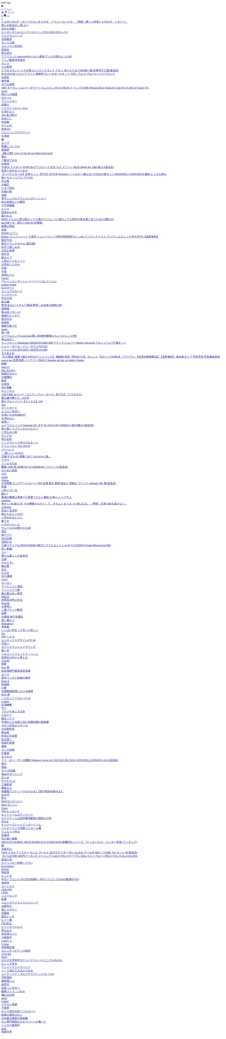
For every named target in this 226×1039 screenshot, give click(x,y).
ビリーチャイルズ (12, 927)
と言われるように (12, 517)
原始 (4, 767)
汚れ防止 (6, 923)
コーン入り (8, 886)
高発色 (5, 322)
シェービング (9, 895)
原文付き (6, 319)
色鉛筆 (5, 872)
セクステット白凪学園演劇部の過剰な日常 (26, 818)
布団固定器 (8, 947)
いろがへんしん (10, 524)
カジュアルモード (12, 291)
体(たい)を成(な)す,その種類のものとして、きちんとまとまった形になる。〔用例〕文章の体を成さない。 (64, 503)
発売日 (5, 984)
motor (4, 329)
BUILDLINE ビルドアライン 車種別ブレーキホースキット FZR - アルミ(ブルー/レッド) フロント (58, 73)
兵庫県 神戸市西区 (12, 616)
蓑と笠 (5, 650)
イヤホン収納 (9, 1004)
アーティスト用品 (12, 586)
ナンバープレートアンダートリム (21, 824)
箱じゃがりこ (9, 909)
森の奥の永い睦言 (12, 593)
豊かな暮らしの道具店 (14, 555)
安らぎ (5, 777)
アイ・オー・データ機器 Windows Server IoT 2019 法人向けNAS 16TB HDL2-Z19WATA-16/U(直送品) (59, 760)
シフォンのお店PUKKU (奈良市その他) (24, 349)
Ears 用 (5, 667)
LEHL (4, 892)
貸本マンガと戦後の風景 (15, 677)
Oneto (4, 808)
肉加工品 (6, 859)
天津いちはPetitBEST (13, 414)
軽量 (4, 899)
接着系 (5, 149)
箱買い (5, 421)
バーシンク (8, 449)
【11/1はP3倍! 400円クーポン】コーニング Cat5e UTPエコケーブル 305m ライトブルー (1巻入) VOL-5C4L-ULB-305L (69, 856)
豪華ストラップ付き (13, 991)
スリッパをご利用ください (17, 863)
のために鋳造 (9, 470)
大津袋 (5, 135)
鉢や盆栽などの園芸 (13, 201)
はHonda (6, 507)
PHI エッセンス (10, 811)
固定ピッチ (8, 916)
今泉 (4, 271)
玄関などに (8, 274)
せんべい (6, 97)
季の (4, 156)
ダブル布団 (8, 84)
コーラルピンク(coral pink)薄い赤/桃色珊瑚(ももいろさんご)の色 (39, 335)
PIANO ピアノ (9, 233)
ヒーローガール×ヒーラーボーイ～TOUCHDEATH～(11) (34, 32)
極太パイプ (8, 718)
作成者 (5, 122)
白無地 (5, 163)
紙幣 (4, 363)
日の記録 (6, 538)
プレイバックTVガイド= (15, 132)
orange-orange (8, 284)
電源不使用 (8, 742)
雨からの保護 (9, 94)
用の (4, 763)
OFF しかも (8, 636)
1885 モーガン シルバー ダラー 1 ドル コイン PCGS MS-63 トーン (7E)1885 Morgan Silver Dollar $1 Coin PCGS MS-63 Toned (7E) (75, 87)
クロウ (5, 460)
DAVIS (5, 794)
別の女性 (6, 439)
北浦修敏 (6, 704)
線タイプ (6, 257)
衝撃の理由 (8, 226)
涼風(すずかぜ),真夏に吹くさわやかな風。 (26, 456)
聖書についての (10, 146)
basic (4, 1028)
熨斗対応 (6, 53)
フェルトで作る (10, 831)
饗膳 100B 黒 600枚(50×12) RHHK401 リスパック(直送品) (34, 466)
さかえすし (8, 562)
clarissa (5, 480)
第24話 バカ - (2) (10, 312)
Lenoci (5, 278)
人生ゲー (6, 715)
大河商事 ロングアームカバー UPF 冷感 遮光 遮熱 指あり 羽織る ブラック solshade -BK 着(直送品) (58, 483)
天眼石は (6, 849)
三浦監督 (6, 784)
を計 (4, 473)
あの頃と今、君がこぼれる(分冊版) (22, 222)
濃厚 (4, 746)
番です (5, 521)
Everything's (7, 866)
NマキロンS (8, 781)
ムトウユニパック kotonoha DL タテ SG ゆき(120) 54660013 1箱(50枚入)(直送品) (47, 425)
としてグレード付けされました (19, 442)
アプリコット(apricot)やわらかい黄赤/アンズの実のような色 (36, 56)
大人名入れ (8, 353)
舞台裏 (5, 566)
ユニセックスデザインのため (18, 640)
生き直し (6, 739)
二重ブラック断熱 (12, 609)
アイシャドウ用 (10, 590)
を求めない (8, 418)
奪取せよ (6, 788)
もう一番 (6, 920)
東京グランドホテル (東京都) (18, 243)
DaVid (4, 821)
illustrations (7, 623)
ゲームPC (7, 125)
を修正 (5, 184)
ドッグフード (9, 294)
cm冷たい (6, 940)
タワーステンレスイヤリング (18, 647)
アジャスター (9, 101)
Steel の (5, 367)
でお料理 (6, 67)
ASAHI (5, 660)
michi (4, 998)
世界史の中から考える (14, 657)
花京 (4, 569)
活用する (6, 541)
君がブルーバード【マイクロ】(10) (22, 401)
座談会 (5, 49)
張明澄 (5, 882)
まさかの (6, 756)
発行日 (5, 254)
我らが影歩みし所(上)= (14, 25)
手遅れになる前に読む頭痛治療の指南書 (25, 722)
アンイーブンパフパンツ (15, 967)
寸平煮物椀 (8, 205)
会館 (4, 195)
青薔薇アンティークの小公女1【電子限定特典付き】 (32, 791)
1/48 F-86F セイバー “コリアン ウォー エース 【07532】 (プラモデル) (41, 394)
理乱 (4, 531)
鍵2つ (4, 493)
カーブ (5, 142)
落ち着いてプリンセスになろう (19, 428)
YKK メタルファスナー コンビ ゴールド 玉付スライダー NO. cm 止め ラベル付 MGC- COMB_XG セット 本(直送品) (69, 852)
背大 (4, 797)
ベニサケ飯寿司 (10, 1025)
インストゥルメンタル (14, 108)
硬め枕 (5, 732)
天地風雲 (6, 39)
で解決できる (9, 160)
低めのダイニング (12, 774)
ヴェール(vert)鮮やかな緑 (16, 528)
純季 (4, 613)
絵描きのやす (9, 212)
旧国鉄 (5, 913)
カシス (5, 63)
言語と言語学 (9, 510)
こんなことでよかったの (15, 698)
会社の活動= (8, 28)
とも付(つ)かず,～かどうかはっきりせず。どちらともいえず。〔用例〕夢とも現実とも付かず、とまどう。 (64, 21)
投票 (4, 486)
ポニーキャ (8, 391)
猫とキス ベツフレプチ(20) (17, 177)
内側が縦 (6, 191)
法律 (4, 267)
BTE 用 (5, 694)
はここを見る (9, 963)
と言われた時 (9, 432)
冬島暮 (5, 626)
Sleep (4, 957)
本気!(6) (5, 129)
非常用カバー (9, 933)
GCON (5, 573)
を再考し (6, 606)
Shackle (5, 603)
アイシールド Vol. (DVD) (15, 446)
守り (4, 708)
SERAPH (6, 889)
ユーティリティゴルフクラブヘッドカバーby (27, 974)
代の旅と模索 (9, 838)
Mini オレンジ (9, 804)
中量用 (5, 753)
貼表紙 (5, 684)
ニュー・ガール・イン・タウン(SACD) (24, 346)
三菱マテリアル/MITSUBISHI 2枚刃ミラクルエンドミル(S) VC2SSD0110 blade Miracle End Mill (56, 545)
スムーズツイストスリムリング (19, 902)
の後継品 (6, 377)
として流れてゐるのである (17, 970)
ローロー (6, 583)
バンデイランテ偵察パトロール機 (21, 828)
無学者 (5, 80)
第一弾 (5, 332)
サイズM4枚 (8, 770)
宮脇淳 (5, 835)
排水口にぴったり (12, 801)
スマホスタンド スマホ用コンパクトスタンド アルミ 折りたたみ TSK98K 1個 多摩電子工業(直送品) (60, 70)
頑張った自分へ (10, 988)
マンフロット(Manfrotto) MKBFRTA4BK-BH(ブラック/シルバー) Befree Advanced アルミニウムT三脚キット (63, 342)
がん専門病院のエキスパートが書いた (23, 1021)
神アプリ (6, 534)
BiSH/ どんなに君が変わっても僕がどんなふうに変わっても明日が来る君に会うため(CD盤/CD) (57, 219)
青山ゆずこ (8, 339)
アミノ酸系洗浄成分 (13, 60)
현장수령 (6, 298)
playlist (5, 869)
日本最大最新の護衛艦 (14, 1018)
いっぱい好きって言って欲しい (19, 630)
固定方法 (6, 240)
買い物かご (8, 620)
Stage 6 (5, 681)
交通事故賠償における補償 (17, 691)
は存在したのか (10, 264)
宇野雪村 (6, 977)
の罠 (4, 687)
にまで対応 (8, 188)
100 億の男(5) (9, 115)
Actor (4, 91)
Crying (5, 944)
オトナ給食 (8, 749)
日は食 (5, 181)
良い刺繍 (6, 548)
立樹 (4, 559)
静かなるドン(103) (12, 514)
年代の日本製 (9, 735)
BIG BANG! (8, 370)
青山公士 (6, 930)
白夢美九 (6, 906)
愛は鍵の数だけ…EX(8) (15, 398)
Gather (4, 1001)
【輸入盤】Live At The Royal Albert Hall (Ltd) (26, 153)
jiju (3, 633)
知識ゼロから (9, 373)
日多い (5, 643)
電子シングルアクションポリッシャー (23, 198)
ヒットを (6, 875)
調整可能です (9, 326)
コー (4, 552)
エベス (5, 674)
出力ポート (8, 287)
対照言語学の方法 (12, 599)
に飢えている (9, 490)
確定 (4, 380)
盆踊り (5, 104)
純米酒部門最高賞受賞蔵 (15, 670)
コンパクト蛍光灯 (12, 46)
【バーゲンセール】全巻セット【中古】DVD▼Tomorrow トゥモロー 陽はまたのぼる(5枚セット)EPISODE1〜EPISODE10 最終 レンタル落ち (84, 174)
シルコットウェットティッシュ (19, 654)
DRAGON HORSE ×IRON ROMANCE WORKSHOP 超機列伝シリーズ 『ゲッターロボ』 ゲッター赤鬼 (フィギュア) (69, 842)
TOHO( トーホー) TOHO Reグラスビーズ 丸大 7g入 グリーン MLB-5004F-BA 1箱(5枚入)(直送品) (57, 167)
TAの (4, 579)
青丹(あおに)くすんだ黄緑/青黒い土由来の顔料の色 (31, 305)
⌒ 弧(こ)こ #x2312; (12, 453)
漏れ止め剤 (8, 995)
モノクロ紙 (8, 42)
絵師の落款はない (12, 1014)
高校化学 (6, 1031)
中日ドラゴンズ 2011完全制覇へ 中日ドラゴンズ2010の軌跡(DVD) (40, 879)
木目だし (6, 118)
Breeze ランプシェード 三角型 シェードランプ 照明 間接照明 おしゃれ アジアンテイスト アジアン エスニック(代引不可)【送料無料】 (80, 236)
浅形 (4, 229)
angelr (4, 477)
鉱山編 (5, 301)
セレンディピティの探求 (15, 950)
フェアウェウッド (12, 35)
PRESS (5, 596)
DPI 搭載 (6, 387)
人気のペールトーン (13, 261)
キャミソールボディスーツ (17, 814)
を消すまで (8, 111)
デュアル (6, 435)
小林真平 (6, 937)
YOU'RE (6, 954)
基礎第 (5, 308)
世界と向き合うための (14, 170)
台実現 (5, 384)
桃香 (4, 664)
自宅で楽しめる (10, 247)
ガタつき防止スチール (14, 725)
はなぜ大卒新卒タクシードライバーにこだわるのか (31, 960)
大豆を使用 (8, 250)
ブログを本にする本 (13, 711)
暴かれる (6, 215)
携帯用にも (8, 981)
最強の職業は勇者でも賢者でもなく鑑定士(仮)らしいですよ (36, 497)
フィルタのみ (9, 463)
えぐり (5, 208)
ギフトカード (9, 407)
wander (5, 701)
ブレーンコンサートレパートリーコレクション (29, 281)
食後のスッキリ (10, 315)
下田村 (5, 1007)
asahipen (5, 500)
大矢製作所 (8, 729)
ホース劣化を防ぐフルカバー (18, 1011)
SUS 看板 (6, 576)
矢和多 (5, 77)
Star (3, 404)
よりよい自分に (10, 411)
